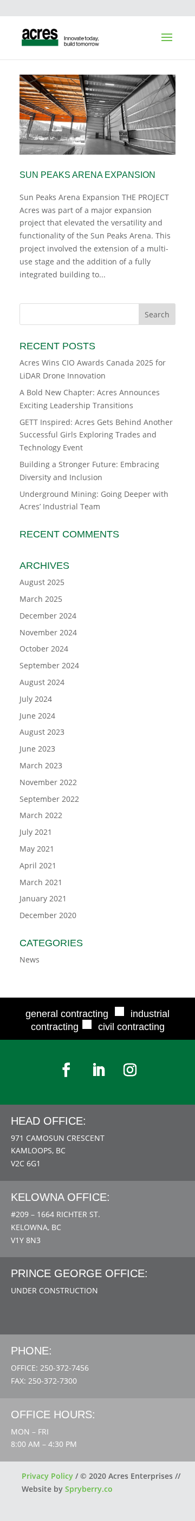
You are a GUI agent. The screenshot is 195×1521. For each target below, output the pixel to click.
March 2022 (41, 815)
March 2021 (41, 882)
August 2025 (42, 582)
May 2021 (37, 848)
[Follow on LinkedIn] (98, 1070)
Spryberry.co (89, 1489)
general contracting (66, 1013)
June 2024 (37, 715)
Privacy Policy (47, 1476)
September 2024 (49, 665)
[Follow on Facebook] (66, 1070)
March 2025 (41, 599)
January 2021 (43, 898)
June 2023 (37, 748)
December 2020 (48, 915)
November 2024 (48, 632)
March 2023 (41, 765)
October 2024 (44, 648)
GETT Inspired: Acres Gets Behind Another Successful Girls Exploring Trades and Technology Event (96, 435)
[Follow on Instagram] (130, 1070)
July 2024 (36, 699)
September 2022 (49, 799)
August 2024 (42, 682)
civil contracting (131, 1026)
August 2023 (42, 732)
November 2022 (48, 782)
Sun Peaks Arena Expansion (87, 175)
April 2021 (38, 865)
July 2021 (36, 832)
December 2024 (48, 615)
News (30, 959)
